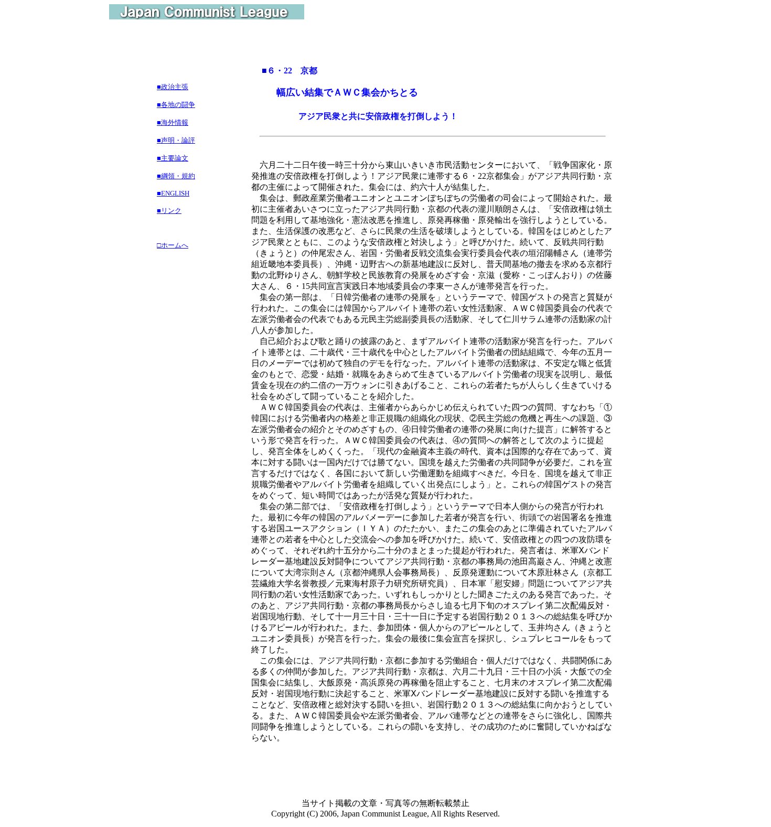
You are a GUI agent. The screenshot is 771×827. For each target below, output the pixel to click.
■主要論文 (172, 158)
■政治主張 (172, 87)
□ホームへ (172, 245)
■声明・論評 (176, 140)
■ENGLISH (173, 193)
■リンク (169, 210)
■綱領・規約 (176, 176)
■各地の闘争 (176, 105)
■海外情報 (172, 122)
